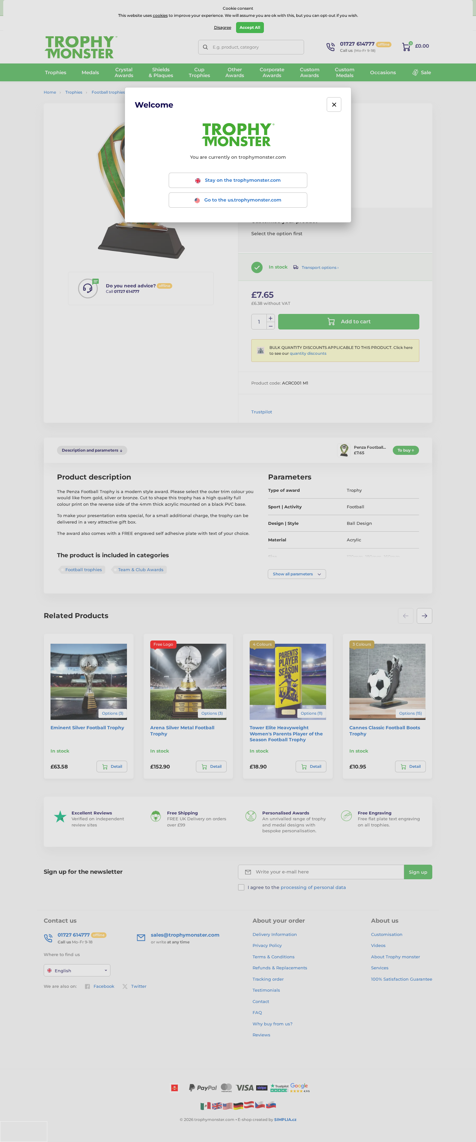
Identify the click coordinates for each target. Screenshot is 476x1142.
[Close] (334, 104)
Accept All (250, 27)
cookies (160, 15)
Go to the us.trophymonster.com (242, 200)
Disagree (222, 27)
